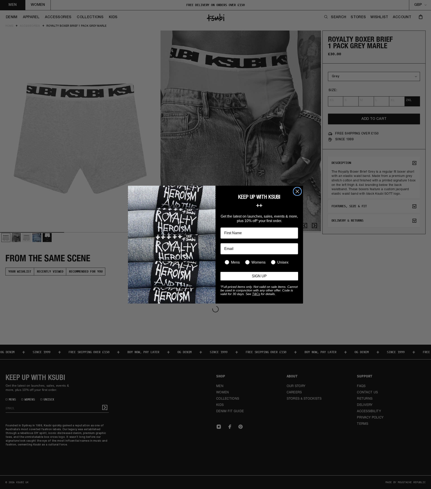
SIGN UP (259, 276)
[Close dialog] (297, 191)
